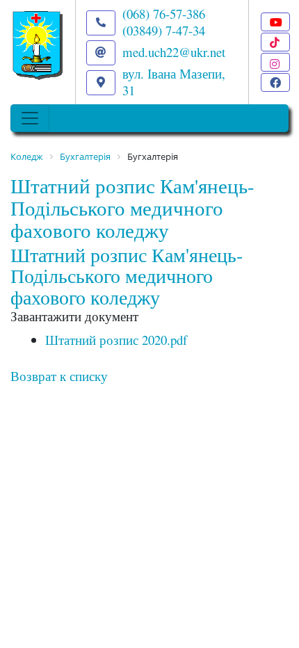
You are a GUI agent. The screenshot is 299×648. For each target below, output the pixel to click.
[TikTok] (275, 42)
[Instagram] (275, 62)
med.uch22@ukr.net (173, 51)
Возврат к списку (59, 375)
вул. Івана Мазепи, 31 (173, 82)
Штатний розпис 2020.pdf (116, 339)
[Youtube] (275, 22)
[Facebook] (275, 82)
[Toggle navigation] (29, 118)
